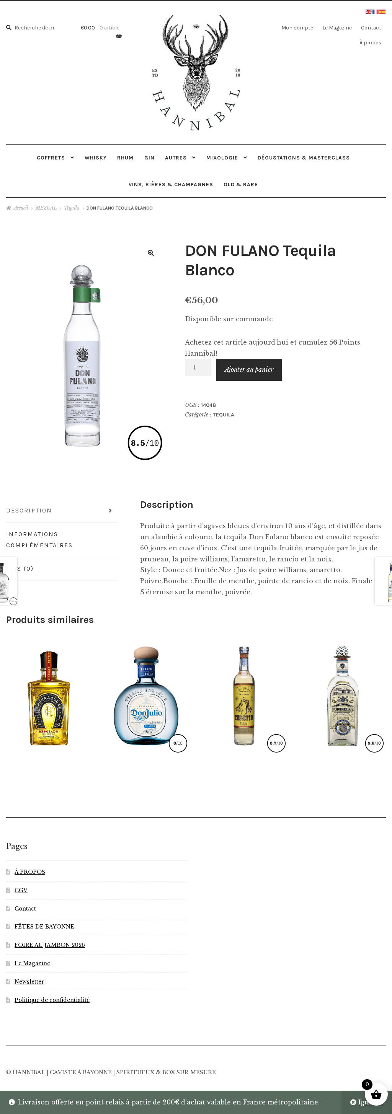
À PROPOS (30, 872)
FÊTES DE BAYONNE (44, 927)
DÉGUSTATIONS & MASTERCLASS (304, 157)
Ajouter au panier (249, 369)
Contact (371, 27)
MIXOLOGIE (222, 157)
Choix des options (146, 694)
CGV (21, 890)
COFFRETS (51, 157)
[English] (369, 11)
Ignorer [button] (370, 1102)
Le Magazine (337, 27)
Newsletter (29, 982)
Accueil (21, 208)
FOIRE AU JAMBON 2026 (50, 945)
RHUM (125, 157)
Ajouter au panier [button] (47, 694)
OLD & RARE (241, 184)
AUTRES (176, 157)
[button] (151, 253)
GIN (149, 157)
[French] (375, 11)
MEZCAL (46, 208)
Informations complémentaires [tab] (39, 539)
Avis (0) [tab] (20, 568)
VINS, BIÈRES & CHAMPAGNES (171, 184)
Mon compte (297, 27)
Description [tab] (29, 510)
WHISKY (96, 157)
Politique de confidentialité (52, 1000)
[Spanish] (382, 11)
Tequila (72, 208)
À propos (370, 42)
